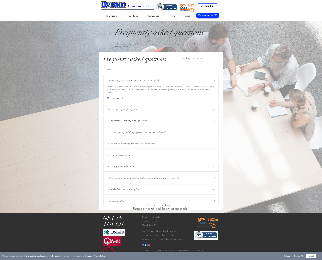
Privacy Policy (99, 256)
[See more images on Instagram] (149, 245)
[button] (108, 97)
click (158, 208)
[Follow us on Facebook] (143, 245)
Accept (311, 256)
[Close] (318, 256)
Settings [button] (287, 256)
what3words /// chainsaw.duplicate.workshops (162, 239)
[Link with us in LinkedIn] (146, 245)
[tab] (108, 69)
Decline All (298, 256)
